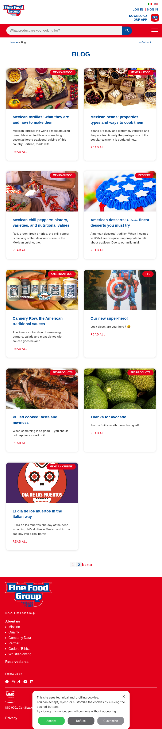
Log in (138, 9)
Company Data (19, 638)
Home (14, 42)
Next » (87, 565)
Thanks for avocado (108, 417)
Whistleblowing (19, 654)
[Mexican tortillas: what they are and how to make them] (42, 107)
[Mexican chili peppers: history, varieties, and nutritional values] (42, 210)
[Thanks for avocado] (120, 407)
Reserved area (16, 662)
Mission (14, 627)
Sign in (152, 9)
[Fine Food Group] (14, 15)
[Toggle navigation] (154, 30)
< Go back (145, 42)
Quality (13, 632)
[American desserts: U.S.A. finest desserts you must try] (120, 210)
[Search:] (64, 30)
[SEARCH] (127, 31)
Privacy (11, 718)
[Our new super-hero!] (120, 309)
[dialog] (81, 710)
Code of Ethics (19, 649)
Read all (20, 151)
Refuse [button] (81, 720)
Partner (13, 643)
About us (12, 621)
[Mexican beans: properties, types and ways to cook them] (120, 107)
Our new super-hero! (109, 318)
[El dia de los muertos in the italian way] (42, 501)
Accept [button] (51, 720)
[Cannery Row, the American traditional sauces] (42, 309)
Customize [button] (110, 720)
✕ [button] (123, 696)
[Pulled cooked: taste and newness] (42, 407)
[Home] (28, 605)
